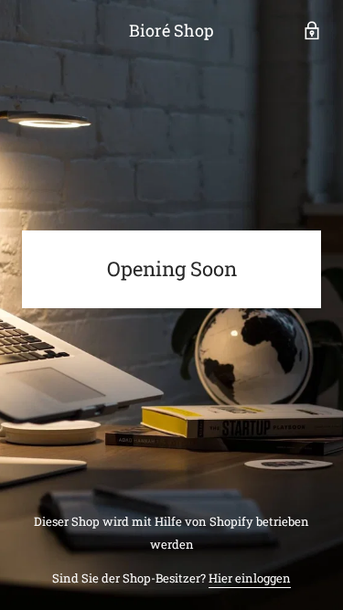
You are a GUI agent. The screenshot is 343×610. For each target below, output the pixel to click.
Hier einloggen (250, 578)
